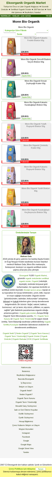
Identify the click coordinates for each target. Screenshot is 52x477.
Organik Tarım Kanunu (39, 333)
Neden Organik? (22, 333)
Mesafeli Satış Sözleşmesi (26, 406)
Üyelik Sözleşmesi (26, 418)
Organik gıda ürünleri (27, 313)
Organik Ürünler (33, 336)
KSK (29, 339)
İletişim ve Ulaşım (26, 387)
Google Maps (26, 445)
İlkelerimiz (26, 371)
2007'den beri (39, 9)
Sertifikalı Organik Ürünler (21, 9)
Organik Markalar (19, 339)
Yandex (26, 452)
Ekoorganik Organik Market (26, 2)
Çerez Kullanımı (18, 425)
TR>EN (48, 16)
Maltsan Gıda (26, 256)
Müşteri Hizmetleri (26, 429)
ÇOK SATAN (26, 16)
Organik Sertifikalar (40, 339)
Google (26, 441)
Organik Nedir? (9, 333)
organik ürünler (25, 281)
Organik (35, 281)
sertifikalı (45, 278)
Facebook (26, 437)
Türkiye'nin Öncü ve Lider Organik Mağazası (21, 7)
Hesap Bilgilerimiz (26, 421)
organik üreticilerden (33, 278)
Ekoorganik (23, 275)
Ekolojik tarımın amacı (32, 290)
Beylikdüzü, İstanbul (33, 12)
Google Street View (26, 448)
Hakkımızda (26, 367)
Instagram (26, 433)
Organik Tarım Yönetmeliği (23, 319)
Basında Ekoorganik (26, 379)
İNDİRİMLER (6, 16)
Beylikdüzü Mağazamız (26, 375)
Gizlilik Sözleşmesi (26, 414)
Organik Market (40, 275)
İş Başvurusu (26, 383)
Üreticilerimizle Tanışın (26, 233)
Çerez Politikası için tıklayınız (22, 469)
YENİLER (15, 16)
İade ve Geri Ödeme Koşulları (26, 410)
